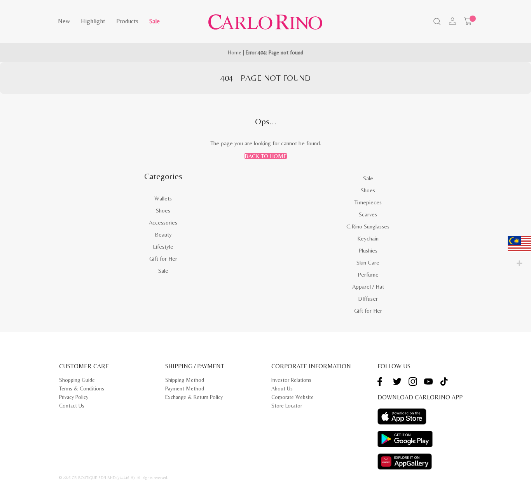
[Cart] (468, 21)
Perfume (368, 274)
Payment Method (184, 388)
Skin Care (367, 262)
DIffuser (368, 298)
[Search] (436, 22)
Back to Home (266, 156)
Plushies (367, 250)
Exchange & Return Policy (194, 397)
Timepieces (368, 202)
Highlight (93, 21)
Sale (154, 21)
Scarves (368, 214)
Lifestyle (163, 246)
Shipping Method (184, 380)
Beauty (163, 234)
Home (234, 52)
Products (127, 21)
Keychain (368, 238)
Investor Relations (291, 380)
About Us (282, 388)
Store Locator (286, 405)
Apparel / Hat (368, 286)
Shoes (163, 210)
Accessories (163, 222)
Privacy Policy (73, 397)
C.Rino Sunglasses (368, 226)
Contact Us (71, 405)
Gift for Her (163, 258)
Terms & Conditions (81, 388)
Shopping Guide (77, 380)
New (64, 21)
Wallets (163, 198)
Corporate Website (292, 397)
